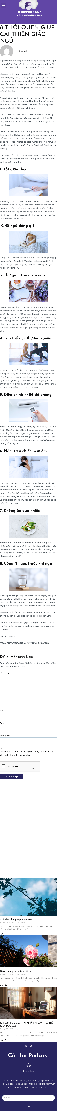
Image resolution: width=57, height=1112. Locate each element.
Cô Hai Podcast (28, 1056)
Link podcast (28, 1071)
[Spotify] (31, 1046)
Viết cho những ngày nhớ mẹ (16, 920)
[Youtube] (25, 1046)
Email (3, 723)
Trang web (5, 736)
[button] (3, 5)
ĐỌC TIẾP (3, 934)
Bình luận (5, 673)
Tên (2, 711)
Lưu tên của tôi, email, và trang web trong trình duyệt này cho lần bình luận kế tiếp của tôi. (26, 753)
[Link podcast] (29, 1065)
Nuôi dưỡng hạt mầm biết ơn (16, 971)
